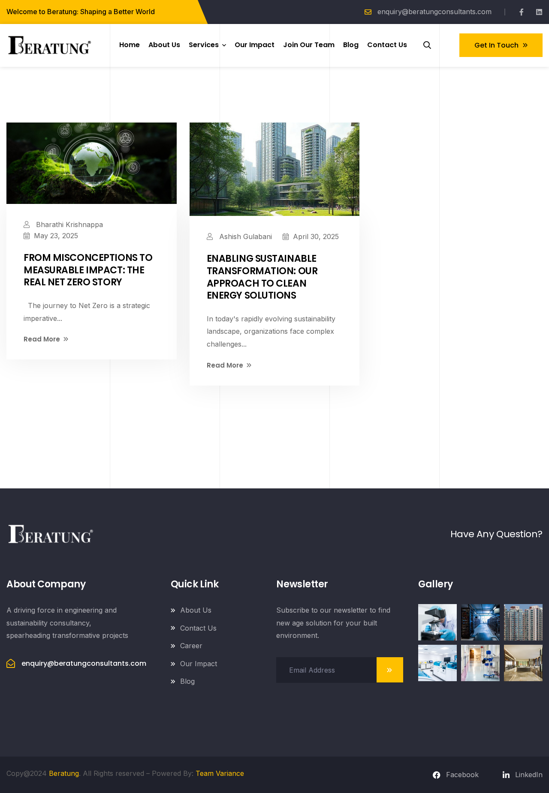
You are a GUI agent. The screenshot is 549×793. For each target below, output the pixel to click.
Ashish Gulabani (244, 236)
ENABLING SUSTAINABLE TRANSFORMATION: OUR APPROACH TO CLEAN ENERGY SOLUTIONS (262, 277)
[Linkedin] (539, 12)
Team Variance (220, 773)
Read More (42, 339)
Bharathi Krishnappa (68, 224)
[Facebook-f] (521, 12)
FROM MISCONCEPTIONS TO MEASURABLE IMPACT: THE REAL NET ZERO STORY (88, 270)
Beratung (64, 773)
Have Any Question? (496, 534)
